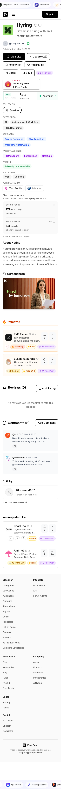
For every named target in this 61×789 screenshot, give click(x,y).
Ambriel (19, 550)
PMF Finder (21, 334)
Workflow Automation (17, 144)
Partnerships (39, 677)
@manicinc (18, 457)
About (36, 662)
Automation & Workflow (25, 122)
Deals (6, 616)
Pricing (6, 682)
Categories (8, 585)
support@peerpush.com (30, 752)
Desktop (19, 176)
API (35, 590)
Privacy (7, 702)
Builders (7, 637)
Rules (5, 677)
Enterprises (30, 155)
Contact (37, 667)
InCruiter (37, 188)
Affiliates (37, 682)
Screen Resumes (14, 139)
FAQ (5, 672)
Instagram (8, 731)
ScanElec (20, 526)
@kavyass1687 (25, 490)
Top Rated (8, 621)
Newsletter (8, 667)
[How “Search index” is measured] (54, 221)
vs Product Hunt (11, 642)
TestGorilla (15, 188)
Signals (6, 611)
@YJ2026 (17, 434)
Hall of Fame (9, 627)
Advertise (38, 672)
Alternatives (9, 606)
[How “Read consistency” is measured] (54, 205)
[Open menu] (13, 14)
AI (6, 122)
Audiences (8, 595)
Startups (47, 155)
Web (7, 176)
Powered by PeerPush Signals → (18, 236)
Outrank (7, 632)
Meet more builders (13, 502)
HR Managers (12, 155)
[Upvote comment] (14, 446)
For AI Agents (40, 595)
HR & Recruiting (13, 128)
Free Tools (8, 688)
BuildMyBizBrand (24, 358)
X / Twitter (8, 720)
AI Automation (36, 139)
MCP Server (39, 585)
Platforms (7, 601)
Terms (6, 707)
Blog (5, 662)
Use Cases (8, 590)
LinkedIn (7, 725)
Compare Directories (13, 647)
